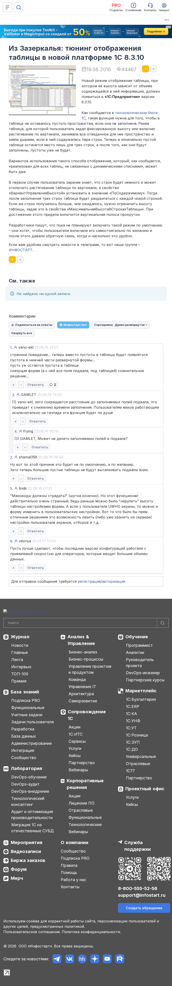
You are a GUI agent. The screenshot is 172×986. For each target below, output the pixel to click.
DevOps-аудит (25, 784)
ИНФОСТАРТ (20, 250)
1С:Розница (137, 735)
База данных (23, 736)
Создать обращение (144, 908)
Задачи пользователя (32, 722)
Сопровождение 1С (87, 715)
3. (13, 395)
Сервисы (77, 741)
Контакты (70, 886)
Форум (19, 869)
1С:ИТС (76, 734)
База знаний (25, 692)
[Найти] (163, 623)
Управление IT (82, 686)
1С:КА (131, 713)
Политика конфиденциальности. (91, 932)
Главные (19, 652)
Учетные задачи (26, 714)
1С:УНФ (133, 720)
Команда (77, 679)
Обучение (136, 636)
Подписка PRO (25, 700)
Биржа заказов (28, 860)
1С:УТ (131, 728)
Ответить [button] (35, 385)
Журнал (20, 636)
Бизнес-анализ (83, 652)
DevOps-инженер (143, 672)
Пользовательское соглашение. (32, 932)
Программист (139, 645)
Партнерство (82, 762)
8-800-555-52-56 (137, 888)
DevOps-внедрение (30, 791)
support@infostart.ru (142, 895)
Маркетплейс (141, 690)
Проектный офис (144, 788)
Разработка (22, 729)
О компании (74, 842)
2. (11, 457)
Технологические (85, 824)
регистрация (89, 581)
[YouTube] (107, 958)
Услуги (75, 748)
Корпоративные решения (85, 784)
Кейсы (75, 755)
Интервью (21, 666)
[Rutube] (119, 958)
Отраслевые (81, 810)
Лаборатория (26, 768)
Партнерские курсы (145, 680)
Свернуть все (21, 333)
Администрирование (31, 743)
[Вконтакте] (69, 958)
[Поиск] (18, 7)
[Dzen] (94, 958)
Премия (18, 681)
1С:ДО (132, 749)
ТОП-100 (19, 674)
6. (11, 541)
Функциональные (27, 707)
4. (15, 431)
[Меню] (7, 7)
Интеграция (22, 750)
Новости (19, 645)
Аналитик (135, 652)
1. (11, 347)
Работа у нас (73, 879)
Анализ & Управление (81, 640)
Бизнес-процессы (86, 659)
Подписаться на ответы (33, 325)
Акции (74, 727)
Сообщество (23, 757)
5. (11, 488)
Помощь (69, 872)
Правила (69, 865)
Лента (17, 659)
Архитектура (81, 693)
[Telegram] (57, 958)
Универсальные (141, 756)
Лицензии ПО (82, 803)
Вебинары (78, 770)
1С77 (130, 770)
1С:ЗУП (133, 742)
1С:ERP (132, 706)
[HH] (82, 958)
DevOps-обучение (29, 777)
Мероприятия (26, 842)
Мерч (17, 878)
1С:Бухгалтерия (141, 699)
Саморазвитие (83, 701)
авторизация (113, 581)
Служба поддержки (137, 846)
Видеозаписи (26, 851)
